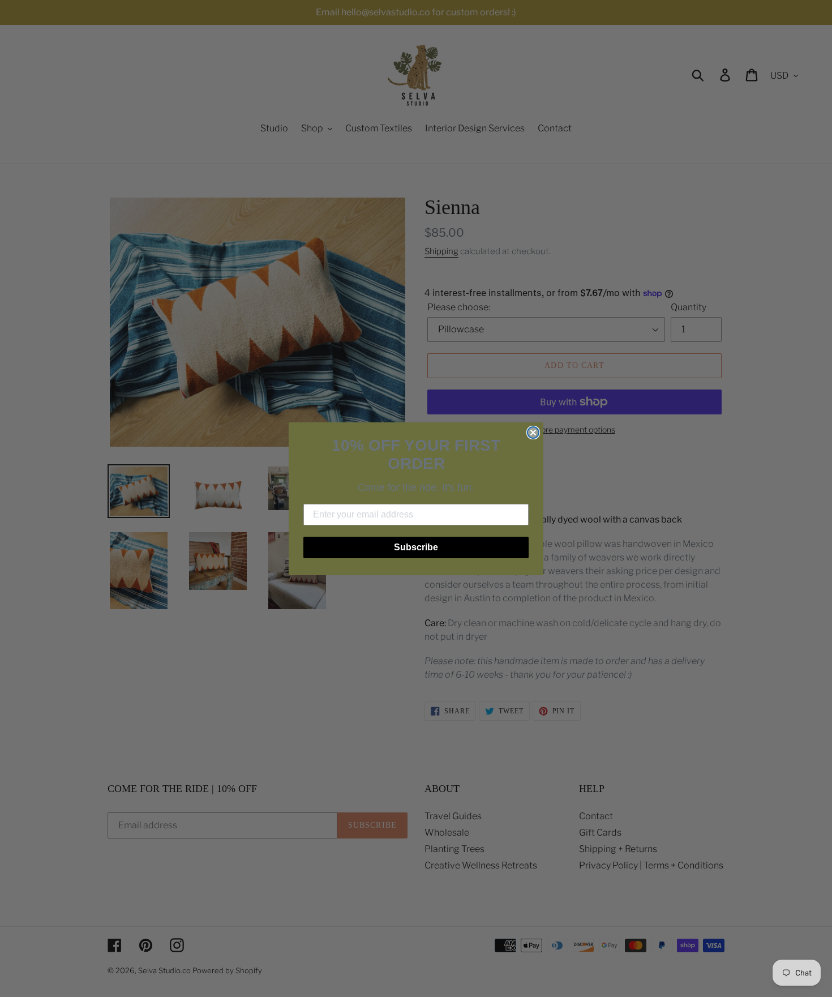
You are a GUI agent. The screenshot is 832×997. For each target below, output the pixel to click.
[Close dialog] (533, 432)
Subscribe (416, 547)
